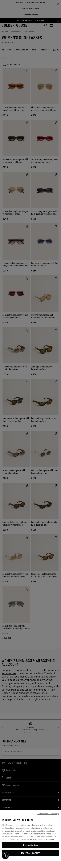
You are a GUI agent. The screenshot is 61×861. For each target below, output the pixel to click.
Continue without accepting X (48, 814)
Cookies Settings (30, 845)
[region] (30, 835)
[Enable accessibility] (5, 855)
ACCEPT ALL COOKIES (30, 853)
